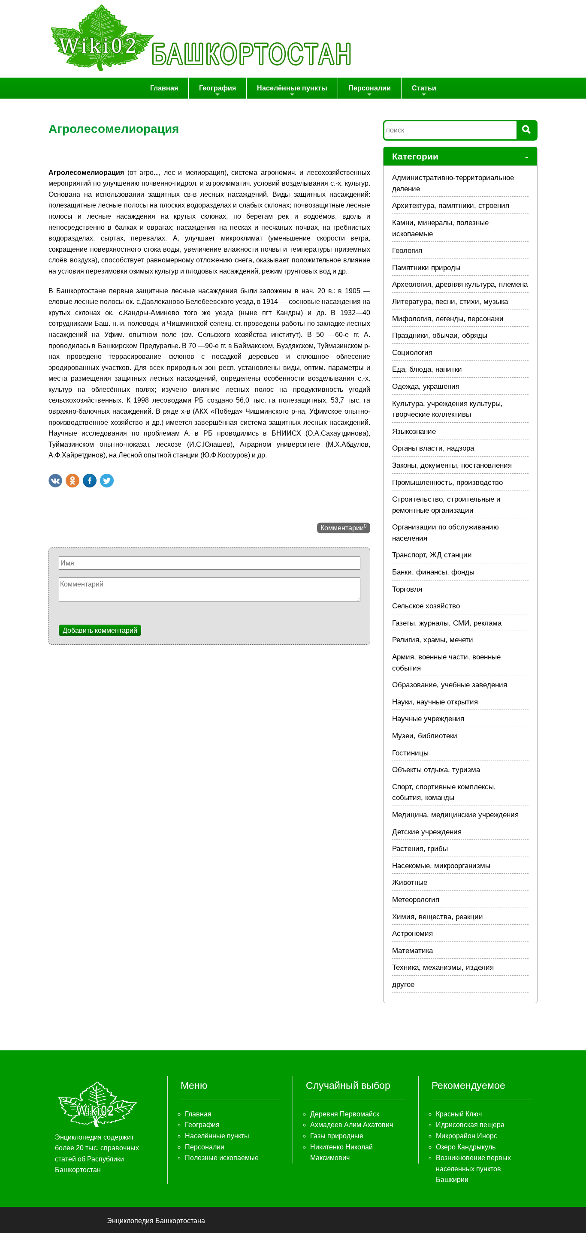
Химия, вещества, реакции (437, 917)
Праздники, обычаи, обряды (439, 335)
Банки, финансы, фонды (433, 572)
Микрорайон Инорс (466, 1136)
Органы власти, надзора (433, 448)
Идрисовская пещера (470, 1124)
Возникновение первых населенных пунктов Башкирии (473, 1168)
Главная (164, 88)
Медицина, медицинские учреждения (455, 815)
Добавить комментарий (100, 630)
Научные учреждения (428, 719)
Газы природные (336, 1136)
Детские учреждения (427, 832)
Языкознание (414, 431)
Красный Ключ (459, 1114)
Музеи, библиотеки (424, 736)
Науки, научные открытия (435, 702)
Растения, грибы (420, 849)
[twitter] (107, 480)
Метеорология (415, 900)
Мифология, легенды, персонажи (448, 319)
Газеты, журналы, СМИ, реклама (446, 623)
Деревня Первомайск (344, 1114)
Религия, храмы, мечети (432, 640)
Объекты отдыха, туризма (436, 770)
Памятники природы (426, 268)
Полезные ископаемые (222, 1157)
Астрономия (412, 933)
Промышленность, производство (447, 482)
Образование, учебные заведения (449, 685)
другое (403, 984)
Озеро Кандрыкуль (465, 1147)
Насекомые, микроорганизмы (441, 866)
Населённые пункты (292, 88)
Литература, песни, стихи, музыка (450, 302)
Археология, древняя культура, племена (460, 284)
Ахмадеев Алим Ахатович (351, 1124)
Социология (412, 353)
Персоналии (369, 88)
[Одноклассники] (72, 480)
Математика (412, 951)
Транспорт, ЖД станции (432, 555)
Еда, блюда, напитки (427, 369)
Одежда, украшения (425, 386)
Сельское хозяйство (426, 606)
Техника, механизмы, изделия (443, 967)
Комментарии (343, 527)
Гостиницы (410, 753)
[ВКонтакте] (55, 480)
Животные (409, 882)
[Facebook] (90, 480)
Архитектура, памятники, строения (450, 205)
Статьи (424, 88)
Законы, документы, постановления (452, 465)
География (217, 88)
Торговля (407, 589)
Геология (407, 251)
